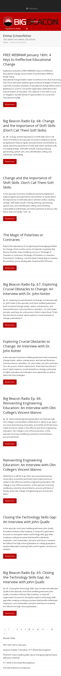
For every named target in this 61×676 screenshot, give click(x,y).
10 (38, 629)
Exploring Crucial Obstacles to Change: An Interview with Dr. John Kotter (27, 346)
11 (43, 629)
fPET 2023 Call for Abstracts (14, 645)
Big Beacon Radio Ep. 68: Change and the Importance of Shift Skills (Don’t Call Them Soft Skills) (29, 126)
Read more (10, 104)
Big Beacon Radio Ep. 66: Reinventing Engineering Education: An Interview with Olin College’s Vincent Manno (29, 405)
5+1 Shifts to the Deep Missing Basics (19, 662)
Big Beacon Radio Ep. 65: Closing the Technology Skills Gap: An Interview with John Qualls (28, 577)
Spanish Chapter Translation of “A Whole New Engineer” (27, 650)
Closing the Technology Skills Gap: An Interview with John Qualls (30, 519)
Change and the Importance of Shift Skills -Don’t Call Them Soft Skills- (28, 183)
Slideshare (33, 8)
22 (52, 629)
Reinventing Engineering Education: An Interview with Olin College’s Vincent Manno (29, 465)
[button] (26, 28)
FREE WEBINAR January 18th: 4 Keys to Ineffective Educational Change (27, 59)
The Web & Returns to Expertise (16, 668)
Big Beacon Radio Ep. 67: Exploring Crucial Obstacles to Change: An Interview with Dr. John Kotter (30, 289)
